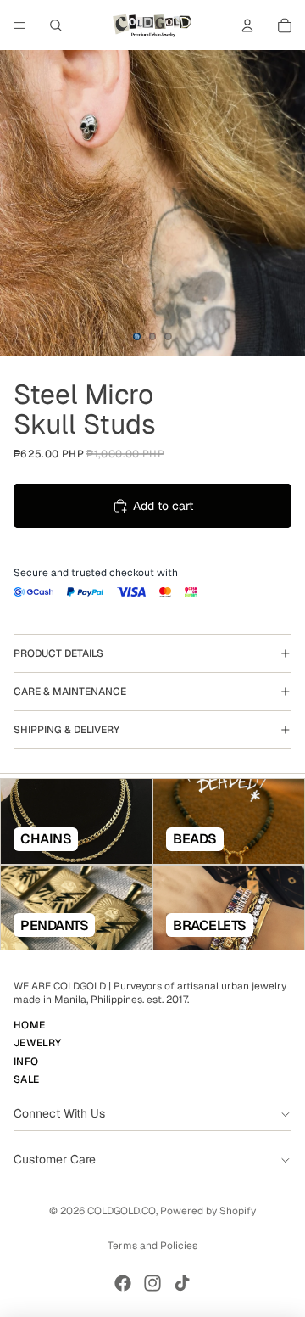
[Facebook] (123, 1283)
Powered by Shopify (208, 1211)
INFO (26, 1061)
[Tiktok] (182, 1283)
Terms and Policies (152, 1246)
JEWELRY (38, 1044)
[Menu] (19, 25)
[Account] (247, 25)
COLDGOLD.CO (121, 1211)
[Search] (56, 25)
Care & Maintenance (70, 691)
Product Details (58, 653)
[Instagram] (152, 1283)
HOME (29, 1025)
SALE (26, 1079)
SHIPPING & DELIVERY (66, 730)
